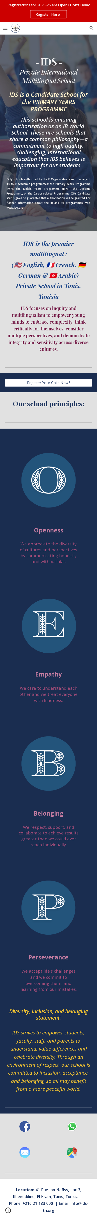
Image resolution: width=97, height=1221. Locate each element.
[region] (48, 11)
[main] (48, 70)
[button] (5, 28)
